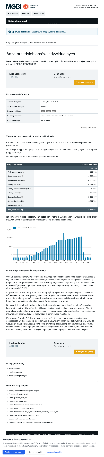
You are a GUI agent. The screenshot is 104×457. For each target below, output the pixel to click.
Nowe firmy (26, 435)
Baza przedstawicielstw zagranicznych (24, 415)
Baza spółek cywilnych (18, 398)
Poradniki (58, 435)
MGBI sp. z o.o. (89, 435)
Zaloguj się (40, 13)
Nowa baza (14, 13)
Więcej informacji (88, 127)
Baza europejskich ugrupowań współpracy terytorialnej (31, 422)
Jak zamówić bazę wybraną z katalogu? (48, 32)
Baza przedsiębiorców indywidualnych (43, 43)
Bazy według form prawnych (16, 43)
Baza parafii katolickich (18, 401)
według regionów (15, 372)
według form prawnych (18, 376)
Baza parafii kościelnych (18, 394)
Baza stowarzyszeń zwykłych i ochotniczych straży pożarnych (33, 412)
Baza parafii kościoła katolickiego (22, 419)
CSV (43, 111)
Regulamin (47, 435)
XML (53, 111)
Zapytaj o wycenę (85, 82)
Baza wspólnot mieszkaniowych (21, 408)
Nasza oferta (14, 435)
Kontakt (68, 435)
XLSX (48, 111)
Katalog (27, 13)
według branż (14, 368)
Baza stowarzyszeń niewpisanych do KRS (25, 405)
